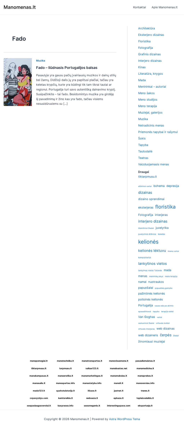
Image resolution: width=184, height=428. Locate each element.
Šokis (142, 138)
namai (142, 282)
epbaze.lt (119, 398)
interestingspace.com (118, 405)
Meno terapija (147, 106)
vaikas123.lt (92, 368)
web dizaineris (148, 335)
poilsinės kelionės (150, 299)
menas (142, 276)
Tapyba (143, 145)
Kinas (142, 67)
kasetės (161, 234)
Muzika (40, 60)
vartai (159, 317)
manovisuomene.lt (118, 360)
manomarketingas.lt (92, 375)
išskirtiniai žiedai (146, 228)
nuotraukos (156, 282)
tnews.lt (145, 390)
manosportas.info (65, 383)
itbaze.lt (92, 390)
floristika (165, 207)
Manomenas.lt (20, 7)
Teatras (143, 158)
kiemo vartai (173, 251)
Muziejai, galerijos (150, 112)
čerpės (165, 335)
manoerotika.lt (65, 375)
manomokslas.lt (118, 375)
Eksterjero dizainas (151, 35)
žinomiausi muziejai (151, 341)
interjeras (161, 215)
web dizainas (166, 328)
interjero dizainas (152, 221)
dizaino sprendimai (151, 199)
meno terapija (171, 276)
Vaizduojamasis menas (153, 164)
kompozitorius (144, 257)
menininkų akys (156, 276)
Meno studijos (147, 99)
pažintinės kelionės (151, 293)
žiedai (176, 335)
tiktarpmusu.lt (147, 176)
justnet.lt (118, 390)
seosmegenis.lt (92, 405)
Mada (142, 80)
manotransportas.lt (92, 360)
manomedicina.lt (145, 368)
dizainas (145, 192)
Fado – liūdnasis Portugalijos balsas (66, 67)
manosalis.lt (39, 383)
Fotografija (145, 47)
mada (167, 270)
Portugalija (145, 305)
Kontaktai (139, 7)
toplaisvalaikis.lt (145, 398)
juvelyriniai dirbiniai (147, 234)
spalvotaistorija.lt (65, 390)
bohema (159, 186)
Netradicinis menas (151, 125)
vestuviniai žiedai (146, 323)
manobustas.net (118, 368)
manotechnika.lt (65, 360)
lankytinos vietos (152, 263)
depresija (172, 186)
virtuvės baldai (163, 323)
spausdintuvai (144, 311)
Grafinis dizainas (149, 54)
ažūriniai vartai (145, 186)
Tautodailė (145, 151)
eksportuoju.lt (145, 405)
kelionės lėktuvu (152, 250)
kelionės (148, 242)
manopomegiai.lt (39, 360)
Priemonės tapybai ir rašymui (158, 132)
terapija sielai (167, 311)
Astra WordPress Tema (124, 419)
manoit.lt (118, 383)
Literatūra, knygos (150, 73)
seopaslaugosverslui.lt (39, 405)
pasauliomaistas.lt (145, 360)
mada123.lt (39, 390)
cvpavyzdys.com (39, 398)
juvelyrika (162, 228)
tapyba (156, 311)
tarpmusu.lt (65, 368)
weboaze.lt (92, 398)
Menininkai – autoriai (152, 86)
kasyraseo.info (65, 405)
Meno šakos (146, 93)
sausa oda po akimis (164, 306)
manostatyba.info (92, 383)
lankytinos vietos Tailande (150, 270)
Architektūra (146, 28)
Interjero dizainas (150, 60)
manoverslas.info (145, 383)
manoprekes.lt (145, 375)
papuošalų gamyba (163, 288)
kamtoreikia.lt (65, 398)
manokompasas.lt (38, 375)
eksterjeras (145, 207)
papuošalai (145, 287)
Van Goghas (146, 317)
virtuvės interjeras (146, 329)
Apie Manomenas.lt (165, 7)
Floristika (144, 41)
